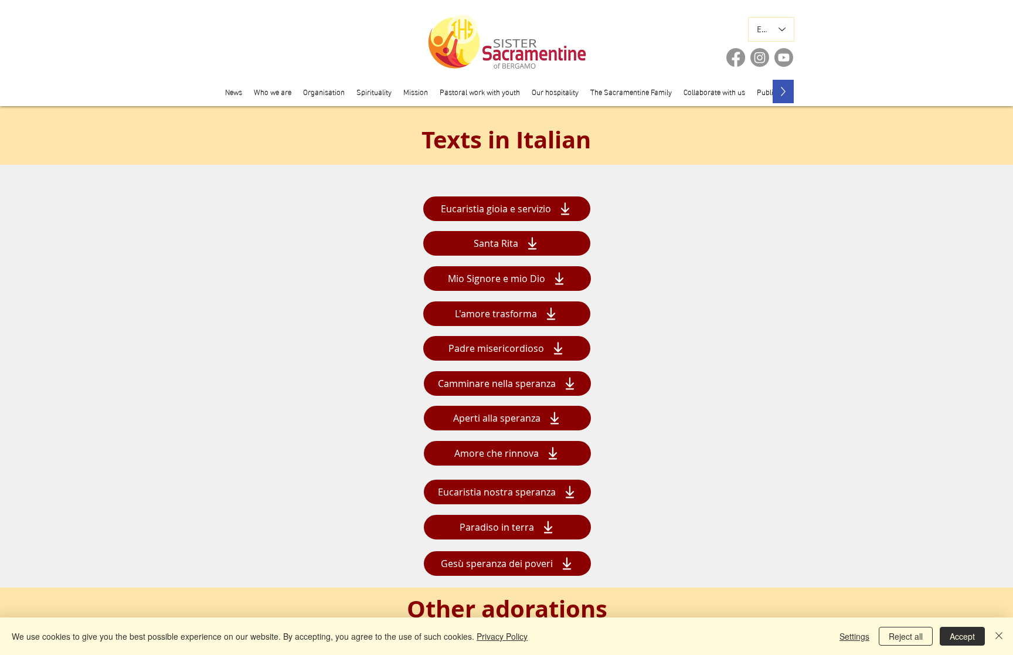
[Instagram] (759, 57)
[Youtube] (783, 57)
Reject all (906, 636)
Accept (962, 636)
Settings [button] (854, 636)
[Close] (999, 636)
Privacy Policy (502, 636)
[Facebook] (735, 57)
